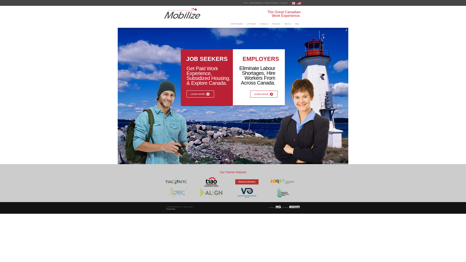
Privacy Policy (170, 209)
